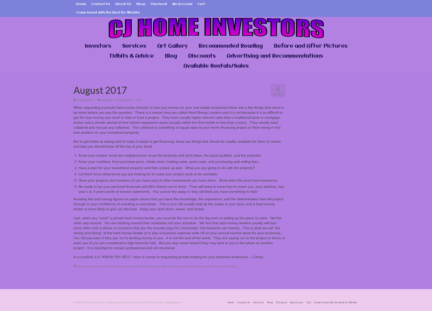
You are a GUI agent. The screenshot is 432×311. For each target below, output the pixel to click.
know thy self (98, 266)
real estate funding (166, 266)
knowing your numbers (120, 266)
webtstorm (86, 100)
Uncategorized (123, 100)
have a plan (82, 266)
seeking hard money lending (219, 266)
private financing (144, 266)
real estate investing (190, 266)
